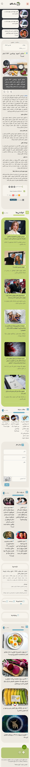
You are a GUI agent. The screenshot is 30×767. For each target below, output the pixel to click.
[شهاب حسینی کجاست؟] (15, 258)
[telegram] (14, 187)
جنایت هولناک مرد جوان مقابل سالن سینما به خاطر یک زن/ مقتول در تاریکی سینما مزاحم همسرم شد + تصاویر (16, 361)
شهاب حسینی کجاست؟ (19, 267)
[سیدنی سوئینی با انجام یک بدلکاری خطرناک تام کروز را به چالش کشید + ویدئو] (15, 227)
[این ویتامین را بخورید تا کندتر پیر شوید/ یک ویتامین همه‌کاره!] (15, 418)
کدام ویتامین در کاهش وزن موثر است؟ (5, 424)
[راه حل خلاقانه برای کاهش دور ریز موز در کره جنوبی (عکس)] (15, 697)
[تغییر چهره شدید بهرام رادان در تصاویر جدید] (24, 14)
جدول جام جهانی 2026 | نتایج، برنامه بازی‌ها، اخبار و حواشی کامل (15, 572)
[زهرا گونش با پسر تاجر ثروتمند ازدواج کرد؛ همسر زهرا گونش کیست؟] (24, 33)
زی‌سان (25, 584)
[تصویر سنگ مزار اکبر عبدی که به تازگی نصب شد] (15, 382)
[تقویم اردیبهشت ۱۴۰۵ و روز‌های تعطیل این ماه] (15, 724)
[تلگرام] (24, 752)
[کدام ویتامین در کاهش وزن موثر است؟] (5, 418)
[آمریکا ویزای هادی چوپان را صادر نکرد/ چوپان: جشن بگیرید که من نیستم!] (15, 286)
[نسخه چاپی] (6, 48)
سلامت (16, 42)
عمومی (12, 42)
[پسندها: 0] (13, 195)
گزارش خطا (16, 195)
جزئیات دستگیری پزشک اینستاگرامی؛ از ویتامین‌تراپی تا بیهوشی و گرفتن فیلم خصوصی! (15, 328)
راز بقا (26, 591)
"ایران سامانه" (17, 764)
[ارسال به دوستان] (13, 48)
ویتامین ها (13, 200)
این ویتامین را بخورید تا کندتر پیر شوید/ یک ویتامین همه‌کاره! (15, 426)
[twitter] (9, 187)
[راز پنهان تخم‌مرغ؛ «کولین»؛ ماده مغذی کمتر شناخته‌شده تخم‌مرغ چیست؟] (15, 641)
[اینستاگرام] (20, 752)
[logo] (15, 4)
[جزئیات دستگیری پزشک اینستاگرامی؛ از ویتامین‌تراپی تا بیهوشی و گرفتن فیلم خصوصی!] (15, 317)
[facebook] (12, 187)
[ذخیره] (9, 48)
